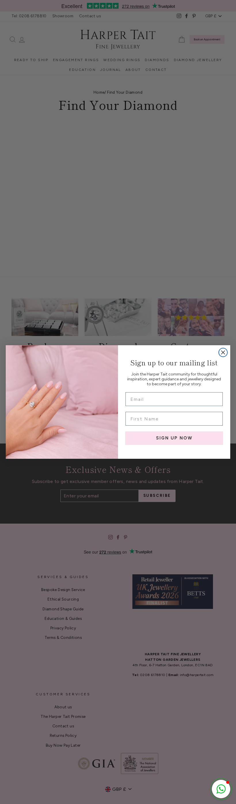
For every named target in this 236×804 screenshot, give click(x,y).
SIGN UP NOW (174, 438)
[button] (221, 789)
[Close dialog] (223, 352)
